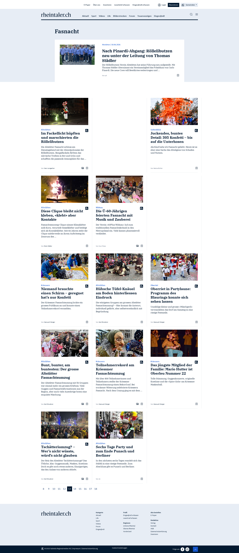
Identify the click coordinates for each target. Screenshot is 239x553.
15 (80, 488)
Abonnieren (173, 5)
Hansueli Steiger (49, 322)
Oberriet (154, 285)
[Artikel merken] (177, 75)
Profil (125, 512)
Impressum (76, 549)
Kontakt (153, 526)
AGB (152, 529)
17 (90, 488)
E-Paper (87, 5)
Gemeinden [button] (190, 5)
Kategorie (99, 512)
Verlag (153, 523)
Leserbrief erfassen (122, 5)
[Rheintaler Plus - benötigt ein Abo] (86, 130)
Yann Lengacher (49, 168)
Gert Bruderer (103, 322)
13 (69, 488)
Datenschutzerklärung (159, 531)
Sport (93, 16)
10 (54, 488)
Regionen (126, 523)
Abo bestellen (156, 512)
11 (59, 488)
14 (74, 488)
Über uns (96, 5)
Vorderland (127, 531)
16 (85, 488)
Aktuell (85, 16)
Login (163, 5)
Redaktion (154, 520)
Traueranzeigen (144, 16)
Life (109, 16)
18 (95, 488)
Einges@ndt (159, 16)
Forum (132, 16)
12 (64, 488)
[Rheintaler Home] (56, 14)
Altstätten (106, 45)
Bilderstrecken (120, 16)
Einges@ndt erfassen (141, 5)
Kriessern (45, 285)
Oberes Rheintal (129, 529)
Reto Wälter (48, 246)
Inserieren (107, 5)
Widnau (99, 207)
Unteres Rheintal (129, 526)
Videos (102, 16)
